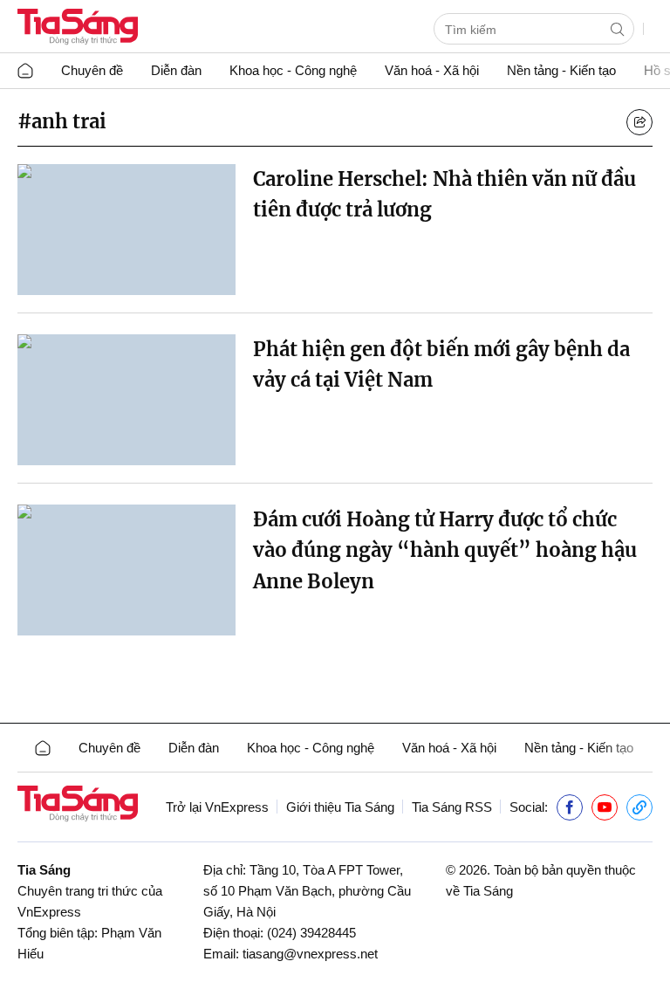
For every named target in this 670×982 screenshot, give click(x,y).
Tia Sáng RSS (452, 807)
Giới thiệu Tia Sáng (340, 807)
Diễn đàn (176, 70)
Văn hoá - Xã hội (432, 70)
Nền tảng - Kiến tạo (561, 70)
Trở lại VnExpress (217, 807)
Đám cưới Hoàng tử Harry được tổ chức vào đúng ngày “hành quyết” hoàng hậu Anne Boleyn (445, 550)
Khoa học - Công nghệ (293, 70)
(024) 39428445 (311, 932)
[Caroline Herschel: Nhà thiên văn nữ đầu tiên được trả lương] (126, 229)
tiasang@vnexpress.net (310, 953)
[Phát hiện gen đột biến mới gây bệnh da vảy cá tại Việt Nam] (126, 399)
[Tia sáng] (77, 28)
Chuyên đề (92, 70)
